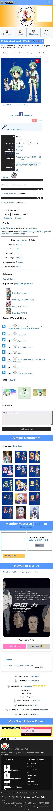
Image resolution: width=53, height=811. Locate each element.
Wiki (13, 797)
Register (26, 527)
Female (21, 53)
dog (35, 165)
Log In (16, 3)
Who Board (16, 721)
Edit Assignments (24, 284)
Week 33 (7, 772)
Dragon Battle (35, 701)
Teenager (19, 262)
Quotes (8, 659)
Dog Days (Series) (20, 300)
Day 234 (7, 780)
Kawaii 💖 (14, 646)
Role (13, 147)
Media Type (10, 154)
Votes (37, 572)
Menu (5, 177)
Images (5, 380)
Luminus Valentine (25, 665)
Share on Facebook (21, 115)
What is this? (35, 540)
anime (18, 154)
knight (30, 165)
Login (39, 523)
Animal (18, 267)
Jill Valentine (15, 770)
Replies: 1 (29, 734)
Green (18, 253)
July (5, 764)
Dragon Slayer (27, 710)
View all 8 (16, 318)
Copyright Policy (40, 807)
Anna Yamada (15, 779)
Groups (18, 218)
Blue (17, 249)
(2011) (23, 293)
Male (13, 53)
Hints (46, 540)
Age (13, 170)
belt (17, 163)
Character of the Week (9, 193)
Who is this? (30, 731)
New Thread (36, 721)
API (9, 797)
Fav (6, 214)
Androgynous (31, 53)
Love (15, 214)
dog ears (29, 163)
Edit (34, 120)
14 (17, 170)
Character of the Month (9, 202)
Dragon (36, 705)
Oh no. (20, 353)
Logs (40, 120)
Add (24, 318)
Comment (8, 218)
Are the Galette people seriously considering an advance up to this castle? (25, 328)
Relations (7, 274)
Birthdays (7, 34)
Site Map (19, 797)
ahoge (24, 165)
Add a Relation (9, 279)
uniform (23, 163)
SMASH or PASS (9, 572)
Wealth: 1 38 (33, 41)
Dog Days (23, 105)
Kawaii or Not (25, 572)
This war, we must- (24, 374)
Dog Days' (16, 306)
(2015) (24, 313)
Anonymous (29, 728)
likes (10, 327)
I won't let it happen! (25, 347)
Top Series (31, 766)
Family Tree (10, 555)
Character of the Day (10, 185)
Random (5, 53)
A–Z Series (31, 764)
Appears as (22, 240)
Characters (33, 34)
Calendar (30, 781)
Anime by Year (32, 784)
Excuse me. (21, 341)
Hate (24, 214)
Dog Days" (17, 313)
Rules (4, 800)
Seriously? (21, 335)
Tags (29, 772)
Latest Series (32, 769)
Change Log (29, 797)
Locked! (39, 545)
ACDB (9, 2)
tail (35, 163)
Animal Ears (42, 53)
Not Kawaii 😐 (38, 646)
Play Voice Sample (14, 129)
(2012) (24, 306)
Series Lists (31, 775)
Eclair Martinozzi (11, 41)
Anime (20, 34)
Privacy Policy (40, 797)
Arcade (46, 34)
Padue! (20, 368)
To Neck (19, 258)
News (29, 778)
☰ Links (39, 57)
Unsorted (19, 147)
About (4, 797)
